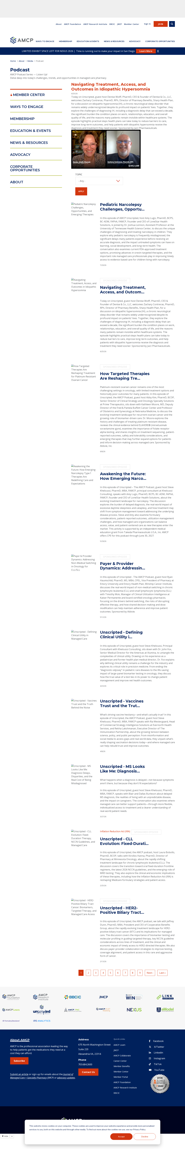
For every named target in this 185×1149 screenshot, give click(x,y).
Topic (78, 174)
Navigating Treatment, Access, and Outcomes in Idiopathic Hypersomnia (110, 87)
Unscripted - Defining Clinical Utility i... (121, 634)
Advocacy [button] (20, 155)
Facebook (158, 1041)
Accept (121, 1136)
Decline (144, 1136)
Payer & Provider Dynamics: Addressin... (122, 566)
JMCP (119, 24)
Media (30, 61)
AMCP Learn (119, 1045)
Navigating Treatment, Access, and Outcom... (123, 289)
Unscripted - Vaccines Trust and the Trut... (122, 703)
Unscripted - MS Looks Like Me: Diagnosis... (122, 769)
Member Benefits (122, 1066)
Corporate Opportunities (160, 41)
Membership (65, 41)
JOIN (160, 24)
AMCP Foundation (72, 24)
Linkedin (158, 1052)
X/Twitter (159, 1046)
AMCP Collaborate (122, 1055)
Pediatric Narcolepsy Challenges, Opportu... (122, 207)
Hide (5, 1136)
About (59, 24)
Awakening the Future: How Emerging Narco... (123, 476)
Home (13, 61)
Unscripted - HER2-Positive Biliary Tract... (122, 910)
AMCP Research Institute (95, 24)
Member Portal (121, 1077)
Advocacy (134, 41)
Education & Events (88, 41)
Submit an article (19, 1074)
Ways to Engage (45, 41)
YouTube (159, 1070)
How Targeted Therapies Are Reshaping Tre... (125, 376)
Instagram (159, 1058)
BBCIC (112, 24)
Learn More (145, 51)
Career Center (120, 1061)
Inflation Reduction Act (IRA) (115, 831)
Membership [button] (22, 119)
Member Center (131, 24)
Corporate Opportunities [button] (25, 168)
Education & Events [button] (30, 131)
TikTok (158, 1064)
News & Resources (114, 41)
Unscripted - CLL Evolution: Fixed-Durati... (124, 841)
